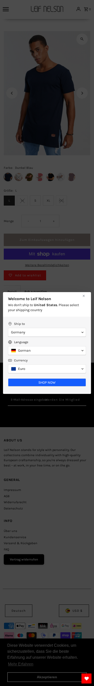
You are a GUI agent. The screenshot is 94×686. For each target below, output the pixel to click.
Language (21, 342)
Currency (21, 360)
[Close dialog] (83, 296)
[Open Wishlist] (86, 678)
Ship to (19, 324)
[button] (47, 332)
